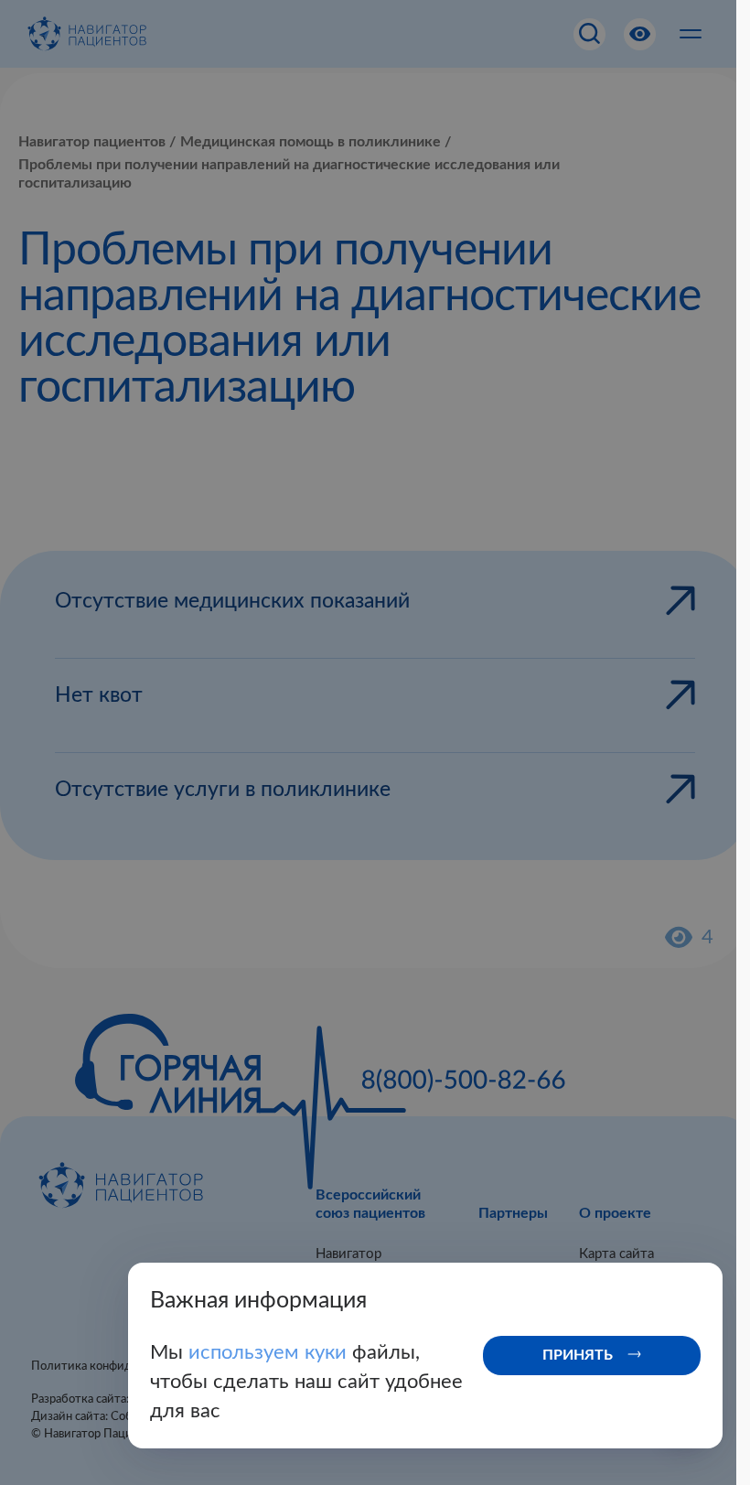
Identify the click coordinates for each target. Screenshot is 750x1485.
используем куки (270, 1352)
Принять (577, 1355)
